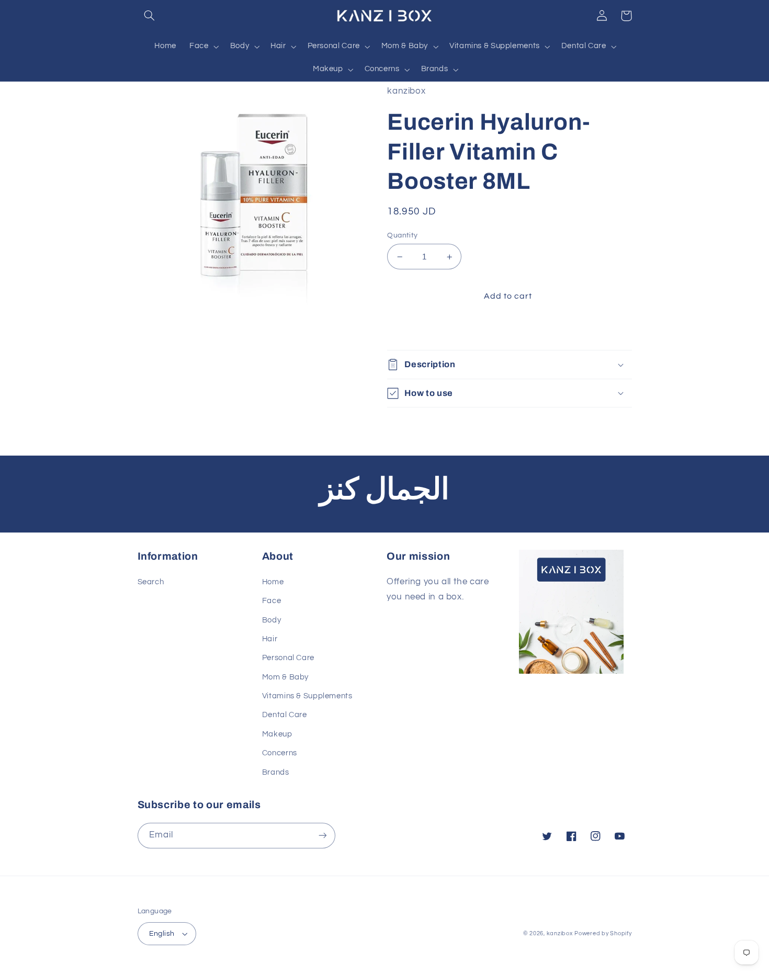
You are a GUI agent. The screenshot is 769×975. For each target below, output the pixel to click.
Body (271, 620)
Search (151, 582)
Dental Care (284, 715)
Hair (270, 639)
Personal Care (288, 658)
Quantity (402, 235)
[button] (150, 16)
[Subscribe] (322, 835)
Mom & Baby (285, 677)
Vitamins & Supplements (307, 696)
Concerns (279, 753)
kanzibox (560, 933)
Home (273, 582)
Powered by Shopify (602, 933)
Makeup (277, 734)
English (162, 933)
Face (271, 601)
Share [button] (411, 329)
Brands (275, 772)
